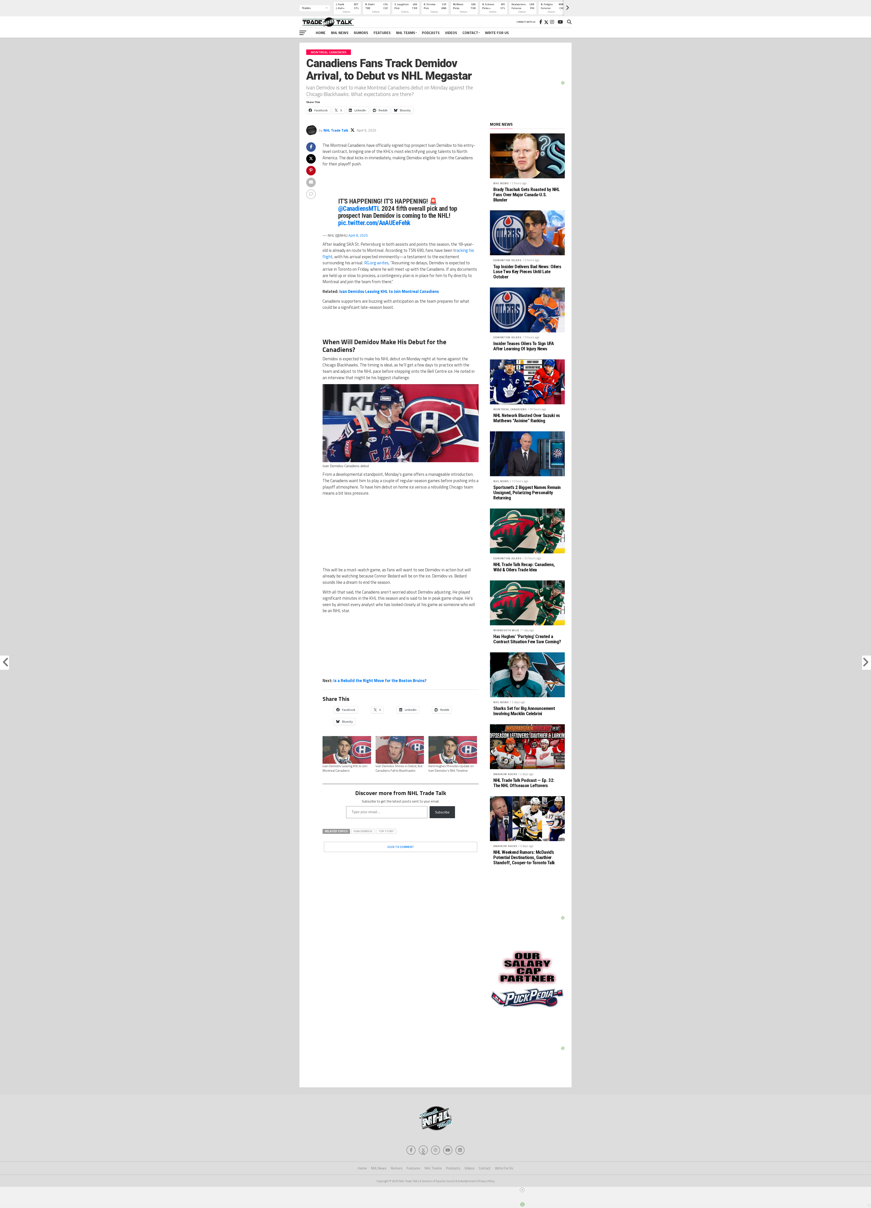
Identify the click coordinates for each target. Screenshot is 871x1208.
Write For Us (497, 32)
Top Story (386, 831)
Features (382, 32)
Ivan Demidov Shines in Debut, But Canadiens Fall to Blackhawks (399, 768)
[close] (437, 1190)
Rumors (361, 32)
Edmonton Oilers (507, 260)
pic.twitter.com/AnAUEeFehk (374, 223)
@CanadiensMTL (359, 208)
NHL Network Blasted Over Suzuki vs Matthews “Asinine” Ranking (526, 418)
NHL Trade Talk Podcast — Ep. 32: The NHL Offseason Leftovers (523, 783)
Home (320, 32)
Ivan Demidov (363, 831)
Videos (451, 32)
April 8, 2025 (358, 235)
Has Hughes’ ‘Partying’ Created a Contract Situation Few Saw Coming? (527, 639)
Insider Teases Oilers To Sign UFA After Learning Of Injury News (523, 346)
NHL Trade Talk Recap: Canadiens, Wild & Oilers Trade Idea (524, 567)
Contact (470, 32)
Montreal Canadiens (510, 409)
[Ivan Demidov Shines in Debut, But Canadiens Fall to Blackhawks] (400, 750)
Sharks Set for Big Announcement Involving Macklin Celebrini (524, 711)
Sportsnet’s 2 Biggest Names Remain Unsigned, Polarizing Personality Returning (527, 493)
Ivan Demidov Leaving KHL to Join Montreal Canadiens (389, 291)
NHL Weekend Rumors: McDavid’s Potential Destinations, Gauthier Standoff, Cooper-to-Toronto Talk (524, 857)
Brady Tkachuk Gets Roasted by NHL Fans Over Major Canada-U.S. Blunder (526, 195)
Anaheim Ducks (505, 774)
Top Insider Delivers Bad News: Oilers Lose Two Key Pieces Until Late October (527, 272)
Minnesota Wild (506, 630)
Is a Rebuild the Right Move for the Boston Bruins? (379, 680)
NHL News (339, 32)
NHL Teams (405, 32)
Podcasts (431, 32)
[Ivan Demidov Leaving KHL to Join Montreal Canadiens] (347, 750)
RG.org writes (376, 263)
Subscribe (442, 812)
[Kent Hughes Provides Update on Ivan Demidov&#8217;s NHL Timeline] (452, 750)
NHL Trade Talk (335, 130)
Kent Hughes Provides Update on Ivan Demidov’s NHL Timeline (451, 768)
